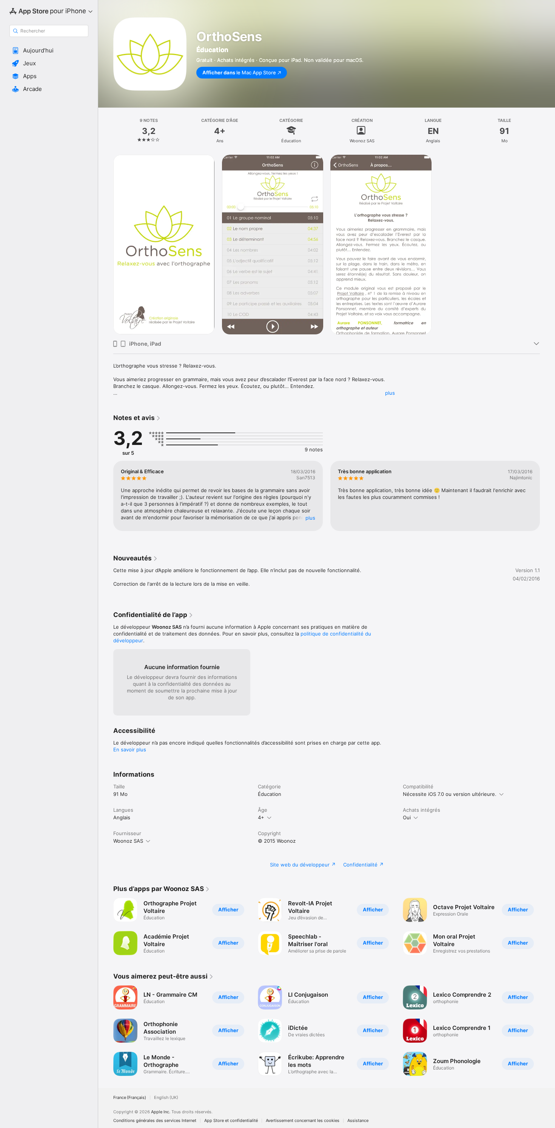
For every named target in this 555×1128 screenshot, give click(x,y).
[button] (49, 50)
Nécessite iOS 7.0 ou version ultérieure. (449, 794)
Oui (407, 817)
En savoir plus (129, 749)
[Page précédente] (105, 496)
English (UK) (166, 1098)
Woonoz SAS (128, 841)
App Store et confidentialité (231, 1121)
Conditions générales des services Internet (154, 1121)
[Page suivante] (547, 496)
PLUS (310, 518)
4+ (261, 817)
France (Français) (129, 1098)
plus (390, 393)
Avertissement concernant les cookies (302, 1121)
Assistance (357, 1121)
